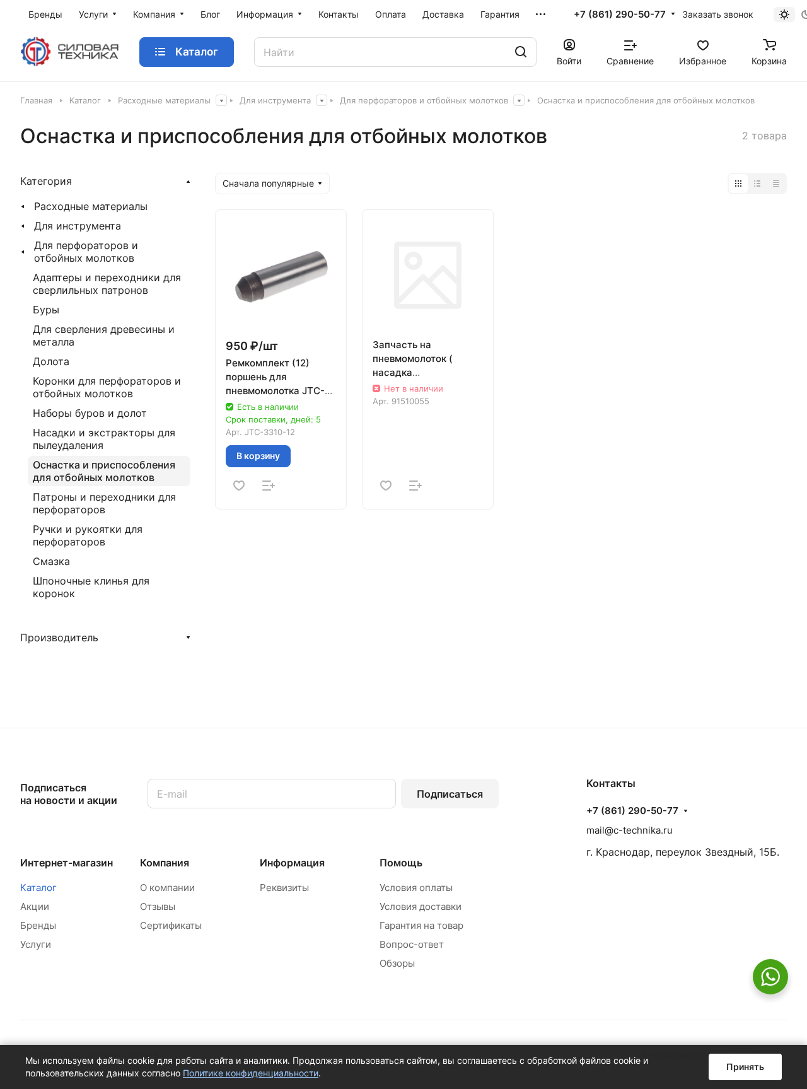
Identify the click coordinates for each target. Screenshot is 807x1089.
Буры (46, 309)
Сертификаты (171, 925)
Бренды (38, 925)
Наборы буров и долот (90, 413)
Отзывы (157, 906)
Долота (51, 361)
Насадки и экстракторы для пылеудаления (104, 438)
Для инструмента (77, 225)
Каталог (38, 888)
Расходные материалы (91, 206)
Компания (164, 862)
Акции (34, 906)
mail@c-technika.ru (629, 830)
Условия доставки (421, 906)
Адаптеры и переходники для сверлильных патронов (107, 283)
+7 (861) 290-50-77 (620, 14)
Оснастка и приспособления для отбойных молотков (104, 471)
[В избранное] (239, 485)
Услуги (35, 944)
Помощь (401, 862)
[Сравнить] (268, 485)
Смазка (51, 561)
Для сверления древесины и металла (104, 335)
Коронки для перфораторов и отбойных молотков (107, 387)
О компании (167, 888)
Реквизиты (284, 888)
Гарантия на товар (421, 925)
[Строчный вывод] (757, 183)
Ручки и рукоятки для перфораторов (87, 535)
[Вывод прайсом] (776, 183)
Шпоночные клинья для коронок (91, 587)
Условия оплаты (416, 888)
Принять (745, 1066)
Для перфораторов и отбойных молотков (86, 251)
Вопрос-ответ (412, 944)
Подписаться (450, 794)
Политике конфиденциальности (250, 1073)
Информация (292, 862)
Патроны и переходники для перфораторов (104, 503)
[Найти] (521, 52)
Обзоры (397, 963)
